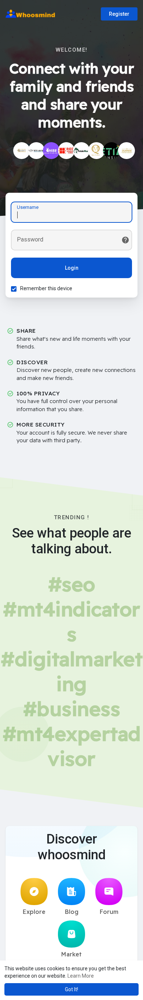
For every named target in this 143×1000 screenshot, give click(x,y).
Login (71, 268)
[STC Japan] (36, 150)
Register (119, 14)
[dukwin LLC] (126, 150)
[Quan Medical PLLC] (96, 150)
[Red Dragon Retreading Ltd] (66, 150)
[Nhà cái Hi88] (51, 150)
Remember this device (46, 288)
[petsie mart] (81, 150)
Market (71, 954)
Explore (34, 911)
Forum (109, 911)
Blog (71, 911)
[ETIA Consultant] (111, 150)
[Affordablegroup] (21, 150)
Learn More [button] (80, 976)
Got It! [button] (71, 989)
